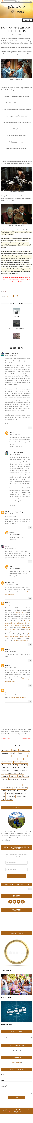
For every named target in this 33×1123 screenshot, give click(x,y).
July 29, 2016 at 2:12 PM (14, 534)
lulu (10, 566)
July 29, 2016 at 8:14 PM (14, 568)
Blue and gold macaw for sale (20, 623)
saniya (7, 690)
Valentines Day (6, 770)
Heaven (25, 756)
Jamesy (7, 649)
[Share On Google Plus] (14, 296)
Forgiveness (5, 753)
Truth (29, 753)
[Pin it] (17, 296)
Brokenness (5, 776)
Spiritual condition (20, 793)
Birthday (16, 761)
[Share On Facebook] (10, 296)
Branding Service (10, 582)
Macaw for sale (21, 612)
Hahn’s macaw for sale (22, 636)
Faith (19, 756)
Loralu (11, 432)
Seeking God (5, 767)
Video (3, 796)
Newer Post (6, 738)
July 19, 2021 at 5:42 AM (10, 651)
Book (3, 756)
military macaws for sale (18, 697)
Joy (3, 773)
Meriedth (24, 787)
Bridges (21, 773)
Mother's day (11, 790)
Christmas (22, 750)
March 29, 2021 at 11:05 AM (11, 605)
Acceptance (9, 773)
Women (19, 796)
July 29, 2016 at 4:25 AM (10, 355)
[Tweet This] (7, 296)
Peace (14, 756)
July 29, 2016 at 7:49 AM (14, 454)
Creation (14, 750)
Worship (25, 796)
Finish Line (5, 782)
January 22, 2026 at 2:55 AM (11, 692)
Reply (30, 427)
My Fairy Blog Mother (18, 1112)
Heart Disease (18, 785)
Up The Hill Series (23, 767)
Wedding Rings (11, 796)
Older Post (26, 738)
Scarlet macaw (15, 632)
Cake (20, 776)
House (25, 785)
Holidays (4, 759)
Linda (7, 546)
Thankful (13, 767)
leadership (9, 799)
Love (28, 750)
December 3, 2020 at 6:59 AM (11, 584)
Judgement (16, 787)
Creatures (4, 779)
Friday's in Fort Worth (15, 782)
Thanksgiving (12, 759)
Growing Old (23, 770)
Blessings (24, 761)
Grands (15, 764)
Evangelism (23, 779)
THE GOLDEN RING (6, 970)
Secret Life (10, 793)
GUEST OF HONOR (6, 997)
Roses (3, 793)
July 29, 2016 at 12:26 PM (10, 516)
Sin (16, 753)
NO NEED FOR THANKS (7, 1024)
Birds (15, 773)
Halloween (9, 785)
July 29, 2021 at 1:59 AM (10, 667)
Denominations (13, 779)
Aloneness (15, 770)
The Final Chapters (16, 9)
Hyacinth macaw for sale (20, 640)
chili (3, 799)
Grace (12, 753)
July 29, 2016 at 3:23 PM (10, 548)
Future (20, 759)
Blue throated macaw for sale (14, 625)
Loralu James (11, 1110)
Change (9, 756)
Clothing (26, 776)
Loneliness (27, 759)
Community (22, 753)
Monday (4, 790)
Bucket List (13, 776)
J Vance (7, 603)
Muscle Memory (21, 790)
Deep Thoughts (6, 750)
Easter (9, 764)
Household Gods (6, 787)
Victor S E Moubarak (12, 353)
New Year (4, 761)
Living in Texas (23, 764)
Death (3, 764)
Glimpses (26, 782)
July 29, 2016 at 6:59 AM (14, 434)
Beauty (10, 761)
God (3, 785)
